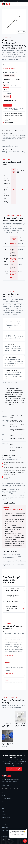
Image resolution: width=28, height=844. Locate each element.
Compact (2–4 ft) (9, 75)
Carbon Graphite (15, 86)
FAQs (3, 808)
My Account (19, 4)
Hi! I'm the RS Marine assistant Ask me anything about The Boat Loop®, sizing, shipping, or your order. (17, 834)
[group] (14, 186)
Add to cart (7, 105)
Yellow (6, 86)
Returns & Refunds (6, 817)
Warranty (4, 814)
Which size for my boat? (9, 68)
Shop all (3, 795)
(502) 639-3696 (5, 785)
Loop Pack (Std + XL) (10, 100)
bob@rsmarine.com (6, 784)
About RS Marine (5, 824)
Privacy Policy (5, 827)
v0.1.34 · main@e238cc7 (6, 839)
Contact (3, 811)
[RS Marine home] (6, 4)
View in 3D (22, 31)
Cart (25, 4)
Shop (13, 4)
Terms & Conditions (6, 830)
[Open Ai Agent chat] (25, 841)
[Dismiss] (26, 830)
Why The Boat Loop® (6, 798)
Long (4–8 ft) (19, 79)
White (6, 90)
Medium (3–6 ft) (8, 79)
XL (13, 96)
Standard (6, 96)
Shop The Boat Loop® (14, 769)
